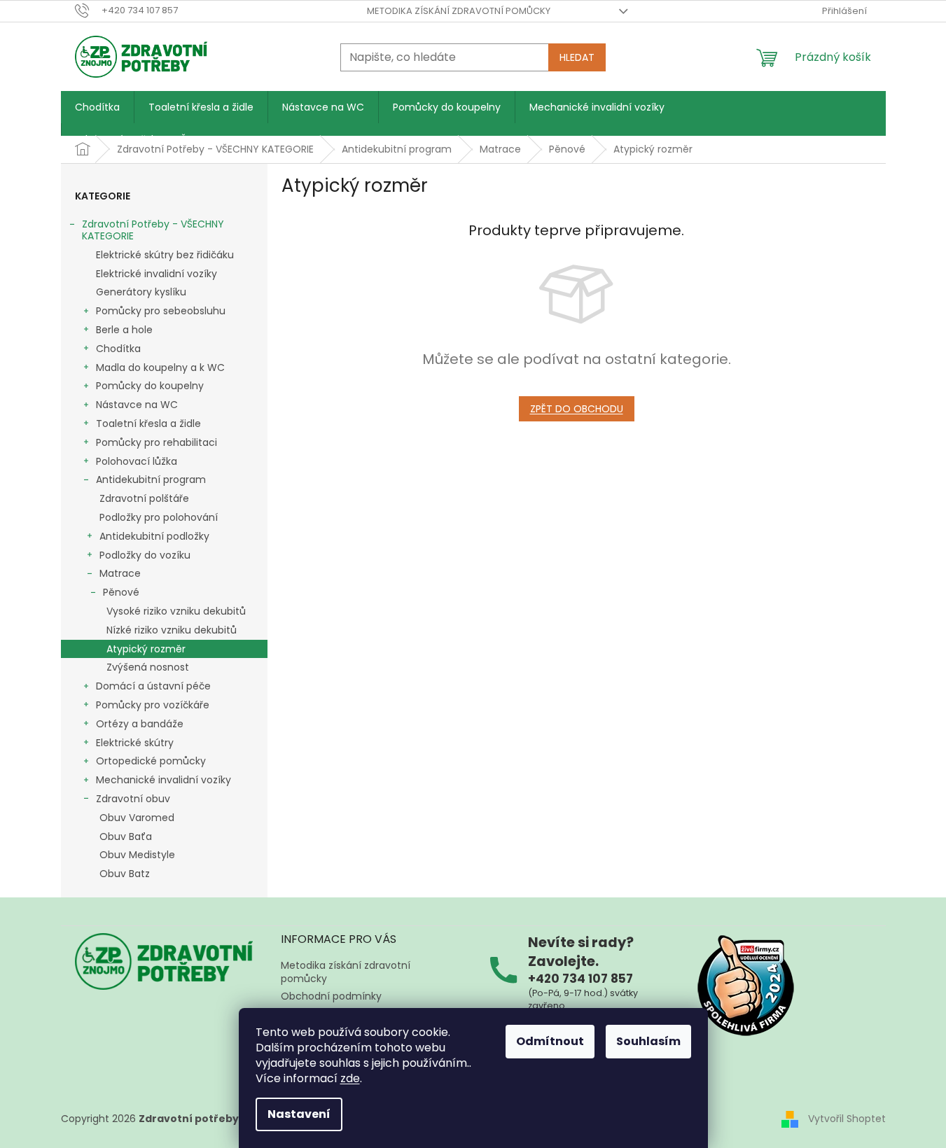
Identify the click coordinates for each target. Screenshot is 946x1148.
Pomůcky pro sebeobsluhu (160, 311)
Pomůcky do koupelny (150, 386)
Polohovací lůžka (136, 461)
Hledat (576, 57)
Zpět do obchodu (576, 409)
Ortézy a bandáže (139, 724)
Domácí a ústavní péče (153, 686)
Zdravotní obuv (133, 799)
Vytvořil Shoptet (847, 1119)
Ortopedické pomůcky (151, 761)
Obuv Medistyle (137, 855)
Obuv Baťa (125, 837)
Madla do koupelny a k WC (160, 367)
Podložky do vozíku (144, 555)
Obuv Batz (124, 874)
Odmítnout (550, 1041)
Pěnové (121, 592)
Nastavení (299, 1114)
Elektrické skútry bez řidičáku (165, 255)
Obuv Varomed (136, 818)
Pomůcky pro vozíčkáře (152, 705)
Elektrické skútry (135, 743)
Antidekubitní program (151, 479)
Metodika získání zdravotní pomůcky (458, 11)
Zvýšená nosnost (147, 667)
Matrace (120, 573)
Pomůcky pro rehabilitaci (156, 442)
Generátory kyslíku (141, 292)
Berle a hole (124, 330)
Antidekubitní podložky (154, 536)
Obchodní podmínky (331, 996)
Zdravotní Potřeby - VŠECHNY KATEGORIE (153, 230)
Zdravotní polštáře (144, 498)
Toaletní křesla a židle (148, 423)
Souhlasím (648, 1041)
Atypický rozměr (146, 649)
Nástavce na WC (137, 405)
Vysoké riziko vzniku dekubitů (176, 611)
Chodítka (118, 349)
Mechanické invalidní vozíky (163, 780)
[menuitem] (97, 107)
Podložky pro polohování (158, 517)
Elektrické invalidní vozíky (156, 274)
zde (350, 1078)
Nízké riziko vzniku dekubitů (171, 630)
